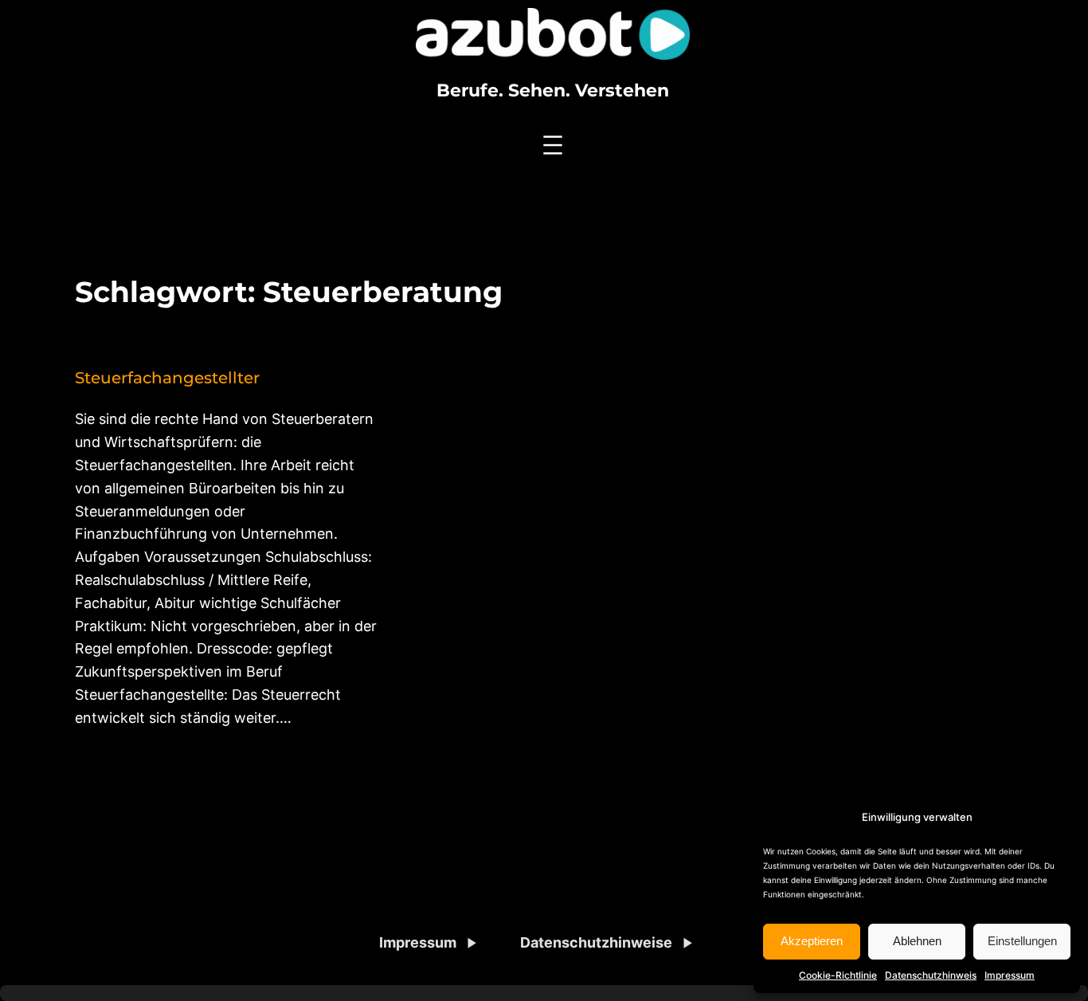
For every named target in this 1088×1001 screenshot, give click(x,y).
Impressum (1009, 975)
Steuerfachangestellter (167, 377)
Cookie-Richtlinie (838, 975)
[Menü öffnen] (553, 145)
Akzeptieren (812, 941)
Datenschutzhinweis (930, 975)
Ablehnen (917, 941)
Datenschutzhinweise (596, 942)
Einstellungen (1022, 941)
